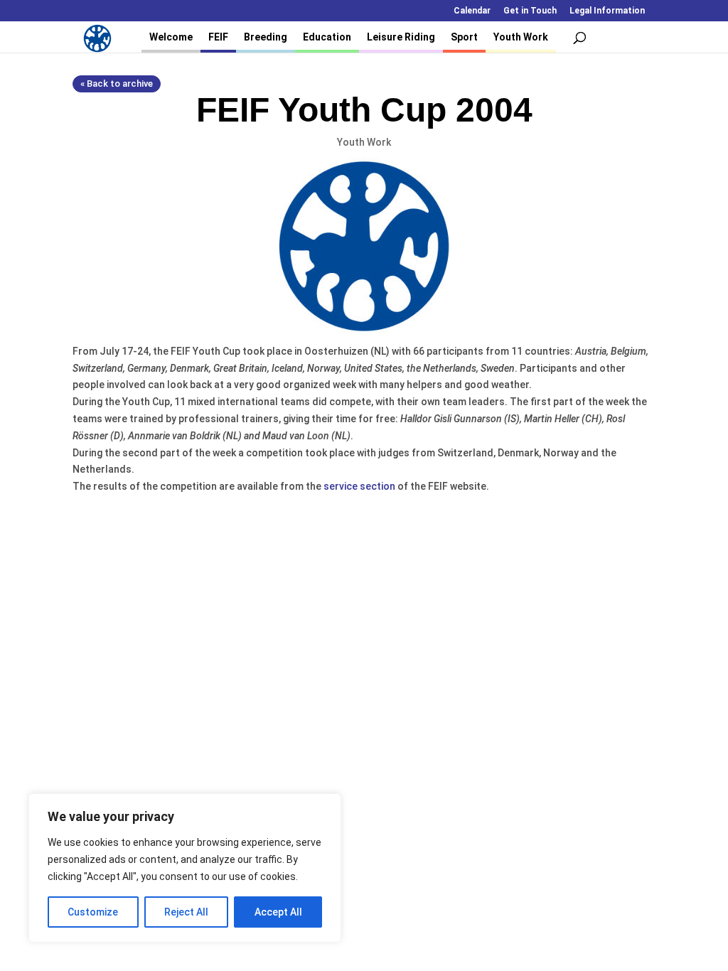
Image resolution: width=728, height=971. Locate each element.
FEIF (218, 37)
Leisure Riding (401, 37)
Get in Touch (530, 11)
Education (327, 37)
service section (359, 486)
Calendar (472, 11)
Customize (93, 912)
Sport (464, 37)
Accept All (278, 912)
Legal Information (607, 11)
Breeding (265, 37)
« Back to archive (116, 83)
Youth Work (520, 37)
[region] (184, 868)
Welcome (171, 37)
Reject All (186, 912)
